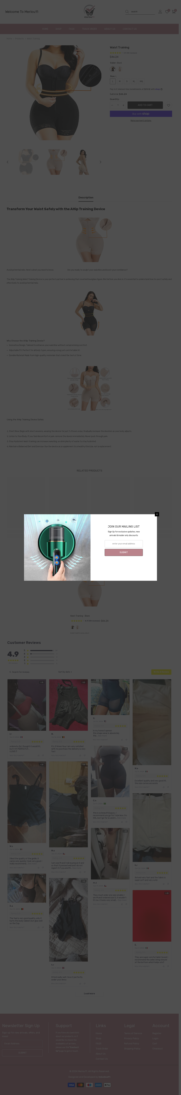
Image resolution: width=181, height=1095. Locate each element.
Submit (124, 552)
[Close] (157, 514)
